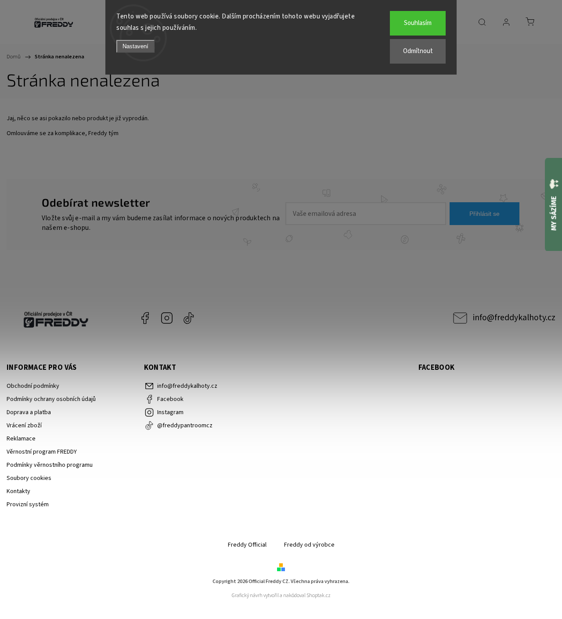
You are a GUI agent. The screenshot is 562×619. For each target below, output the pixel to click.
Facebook (144, 318)
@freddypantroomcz (188, 318)
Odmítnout (418, 51)
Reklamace (21, 438)
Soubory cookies (29, 478)
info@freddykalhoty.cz (514, 317)
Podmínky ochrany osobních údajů (51, 399)
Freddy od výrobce (309, 544)
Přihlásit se (484, 213)
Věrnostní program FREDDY (42, 451)
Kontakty (18, 491)
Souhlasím (418, 23)
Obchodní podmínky (33, 386)
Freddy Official (247, 544)
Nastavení (135, 46)
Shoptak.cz (318, 595)
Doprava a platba (29, 412)
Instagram (166, 318)
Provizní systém (28, 504)
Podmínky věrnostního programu (50, 465)
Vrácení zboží (24, 425)
